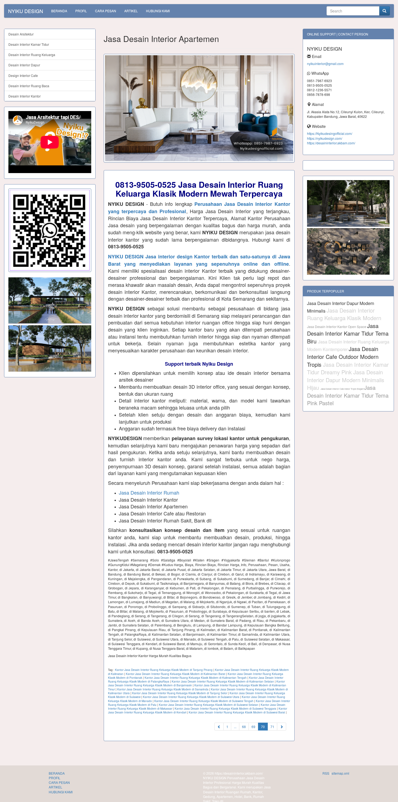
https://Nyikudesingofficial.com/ (329, 133)
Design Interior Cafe (23, 75)
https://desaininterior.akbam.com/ (331, 143)
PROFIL (81, 10)
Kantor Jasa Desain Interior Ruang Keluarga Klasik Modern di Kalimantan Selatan (223, 681)
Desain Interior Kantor (24, 96)
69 (253, 726)
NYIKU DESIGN (25, 10)
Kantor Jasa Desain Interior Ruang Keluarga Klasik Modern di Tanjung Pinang (164, 670)
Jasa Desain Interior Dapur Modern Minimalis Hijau (345, 379)
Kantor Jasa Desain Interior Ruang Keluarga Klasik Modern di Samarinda (162, 689)
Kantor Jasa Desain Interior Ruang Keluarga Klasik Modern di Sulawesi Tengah (203, 701)
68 (244, 726)
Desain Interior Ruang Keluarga (31, 54)
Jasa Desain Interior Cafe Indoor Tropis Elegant (342, 388)
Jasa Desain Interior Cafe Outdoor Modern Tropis (343, 356)
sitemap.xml (340, 773)
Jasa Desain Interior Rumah (149, 492)
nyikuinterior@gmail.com (325, 63)
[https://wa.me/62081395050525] (49, 230)
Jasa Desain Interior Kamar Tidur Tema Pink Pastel (348, 395)
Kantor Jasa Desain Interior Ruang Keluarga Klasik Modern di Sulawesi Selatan (208, 705)
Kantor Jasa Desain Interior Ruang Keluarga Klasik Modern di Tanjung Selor (179, 693)
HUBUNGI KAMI (158, 10)
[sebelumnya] (219, 726)
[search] (384, 10)
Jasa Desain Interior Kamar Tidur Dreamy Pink (348, 368)
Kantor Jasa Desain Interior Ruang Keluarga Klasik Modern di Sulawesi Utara (191, 697)
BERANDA (59, 10)
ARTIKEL (131, 10)
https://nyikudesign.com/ (324, 138)
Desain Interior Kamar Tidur (28, 44)
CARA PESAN (105, 10)
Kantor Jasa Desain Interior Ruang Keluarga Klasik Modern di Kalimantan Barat (175, 674)
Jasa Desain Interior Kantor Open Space (337, 326)
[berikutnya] (281, 726)
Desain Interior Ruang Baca (28, 85)
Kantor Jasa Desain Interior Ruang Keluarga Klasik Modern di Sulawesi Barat (237, 712)
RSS (325, 773)
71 (272, 726)
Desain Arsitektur (21, 34)
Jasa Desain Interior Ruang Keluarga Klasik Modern (344, 314)
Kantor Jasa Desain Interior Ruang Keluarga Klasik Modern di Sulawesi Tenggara (225, 708)
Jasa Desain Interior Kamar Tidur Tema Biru (348, 333)
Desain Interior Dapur (24, 65)
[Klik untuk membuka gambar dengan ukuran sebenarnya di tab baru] (199, 108)
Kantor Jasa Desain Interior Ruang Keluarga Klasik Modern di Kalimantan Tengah (196, 678)
